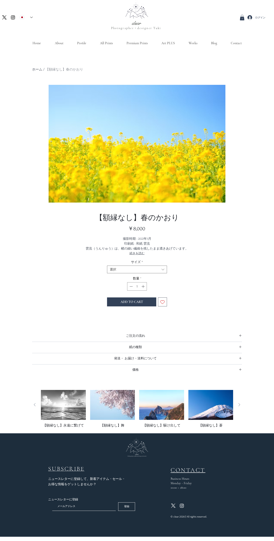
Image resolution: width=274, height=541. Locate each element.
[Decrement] (131, 286)
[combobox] (137, 269)
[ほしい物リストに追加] (162, 301)
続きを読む (137, 253)
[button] (242, 17)
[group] (137, 409)
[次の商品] (239, 404)
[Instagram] (13, 17)
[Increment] (143, 286)
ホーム (37, 69)
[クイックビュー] (63, 405)
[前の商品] (34, 404)
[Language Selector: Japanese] (26, 17)
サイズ (137, 262)
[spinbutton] (137, 286)
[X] (4, 17)
